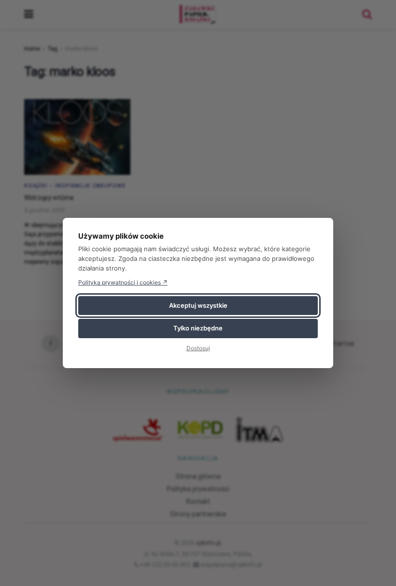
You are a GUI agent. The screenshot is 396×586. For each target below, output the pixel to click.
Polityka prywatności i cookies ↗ (123, 282)
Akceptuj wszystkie (198, 305)
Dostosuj (198, 348)
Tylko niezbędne (198, 328)
